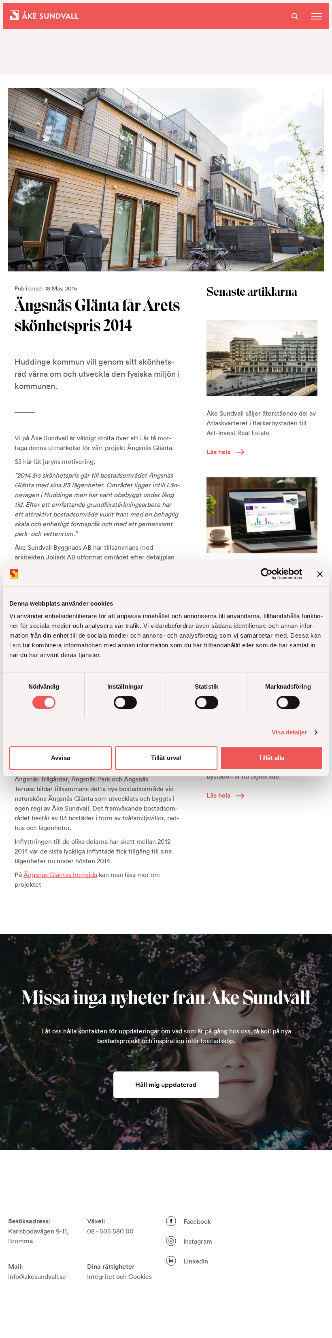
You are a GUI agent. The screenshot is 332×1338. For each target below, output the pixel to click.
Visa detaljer (289, 732)
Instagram (197, 1241)
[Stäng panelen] (320, 574)
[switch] (125, 702)
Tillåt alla (271, 757)
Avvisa (60, 757)
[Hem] (44, 16)
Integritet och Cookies (119, 1276)
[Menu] (316, 16)
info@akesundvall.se (37, 1276)
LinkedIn (195, 1261)
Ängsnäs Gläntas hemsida (60, 875)
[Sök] (294, 16)
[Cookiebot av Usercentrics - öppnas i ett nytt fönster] (266, 574)
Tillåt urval (166, 757)
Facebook (197, 1221)
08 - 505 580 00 (110, 1231)
